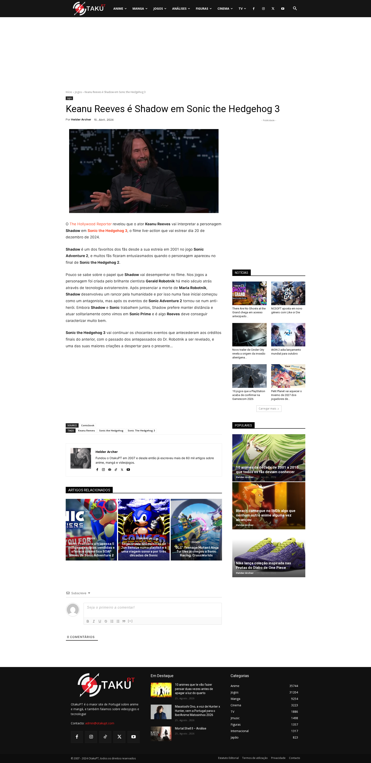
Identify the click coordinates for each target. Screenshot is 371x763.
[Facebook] (253, 8)
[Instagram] (263, 8)
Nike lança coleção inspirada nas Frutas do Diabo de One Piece (263, 565)
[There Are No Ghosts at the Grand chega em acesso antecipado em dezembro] (249, 293)
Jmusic (143, 538)
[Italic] (94, 621)
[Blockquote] (124, 621)
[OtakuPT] (88, 8)
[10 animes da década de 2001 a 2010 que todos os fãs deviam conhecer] (268, 457)
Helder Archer (81, 119)
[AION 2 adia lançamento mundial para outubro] (288, 335)
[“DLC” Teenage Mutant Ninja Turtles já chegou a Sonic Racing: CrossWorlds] (196, 529)
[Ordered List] (112, 621)
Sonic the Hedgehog (111, 430)
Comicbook (87, 425)
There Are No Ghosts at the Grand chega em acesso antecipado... (249, 312)
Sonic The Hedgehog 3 (141, 430)
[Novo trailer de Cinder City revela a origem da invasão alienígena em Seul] (249, 335)
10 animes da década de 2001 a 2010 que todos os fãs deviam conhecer (267, 469)
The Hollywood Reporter (91, 224)
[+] (130, 621)
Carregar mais (267, 408)
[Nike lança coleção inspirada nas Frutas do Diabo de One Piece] (268, 553)
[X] (273, 8)
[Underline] (100, 621)
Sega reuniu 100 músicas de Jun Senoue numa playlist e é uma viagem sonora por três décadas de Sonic (144, 549)
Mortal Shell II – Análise (190, 728)
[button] (295, 8)
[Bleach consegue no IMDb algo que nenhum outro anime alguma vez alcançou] (268, 505)
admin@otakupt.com (99, 723)
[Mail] (109, 468)
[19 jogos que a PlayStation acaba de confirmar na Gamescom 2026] (249, 376)
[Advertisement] (185, 55)
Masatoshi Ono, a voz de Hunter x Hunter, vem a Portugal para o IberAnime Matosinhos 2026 (197, 711)
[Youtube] (282, 8)
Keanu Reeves (86, 430)
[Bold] (88, 621)
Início (69, 92)
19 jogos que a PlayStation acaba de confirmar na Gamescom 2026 (248, 395)
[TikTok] (115, 468)
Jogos (78, 92)
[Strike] (106, 621)
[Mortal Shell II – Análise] (161, 733)
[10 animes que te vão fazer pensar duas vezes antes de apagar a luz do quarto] (161, 690)
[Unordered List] (118, 621)
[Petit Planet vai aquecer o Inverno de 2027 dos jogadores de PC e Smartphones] (288, 376)
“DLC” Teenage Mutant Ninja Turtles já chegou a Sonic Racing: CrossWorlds (196, 551)
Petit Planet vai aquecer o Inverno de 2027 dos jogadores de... (286, 395)
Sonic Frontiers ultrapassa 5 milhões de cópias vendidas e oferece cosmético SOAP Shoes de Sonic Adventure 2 (91, 549)
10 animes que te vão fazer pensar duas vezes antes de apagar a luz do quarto (194, 689)
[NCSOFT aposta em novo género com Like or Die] (288, 293)
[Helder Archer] (80, 460)
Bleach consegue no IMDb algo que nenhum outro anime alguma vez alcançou (265, 515)
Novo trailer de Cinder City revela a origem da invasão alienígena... (248, 353)
